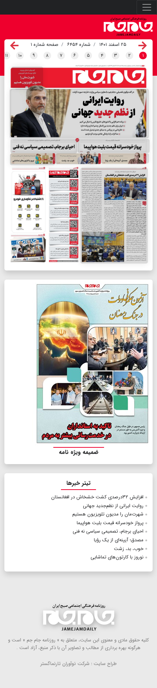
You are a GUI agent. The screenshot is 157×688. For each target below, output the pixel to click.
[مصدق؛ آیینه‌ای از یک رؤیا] (125, 158)
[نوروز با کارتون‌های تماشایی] (32, 159)
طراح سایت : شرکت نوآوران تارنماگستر (79, 664)
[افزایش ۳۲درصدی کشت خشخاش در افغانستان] (114, 216)
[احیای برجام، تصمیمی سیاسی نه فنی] (44, 146)
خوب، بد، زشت (128, 549)
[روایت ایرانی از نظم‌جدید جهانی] (79, 114)
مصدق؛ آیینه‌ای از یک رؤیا (118, 540)
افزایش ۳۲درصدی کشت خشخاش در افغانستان (97, 497)
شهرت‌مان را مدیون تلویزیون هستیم (107, 514)
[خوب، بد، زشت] (78, 159)
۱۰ (20, 55)
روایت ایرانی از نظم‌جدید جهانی (113, 506)
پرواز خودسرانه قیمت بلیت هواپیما (110, 523)
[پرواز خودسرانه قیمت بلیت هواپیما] (113, 146)
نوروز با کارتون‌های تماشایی (117, 557)
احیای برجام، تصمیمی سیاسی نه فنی (108, 531)
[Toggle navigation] (147, 7)
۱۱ (6, 55)
